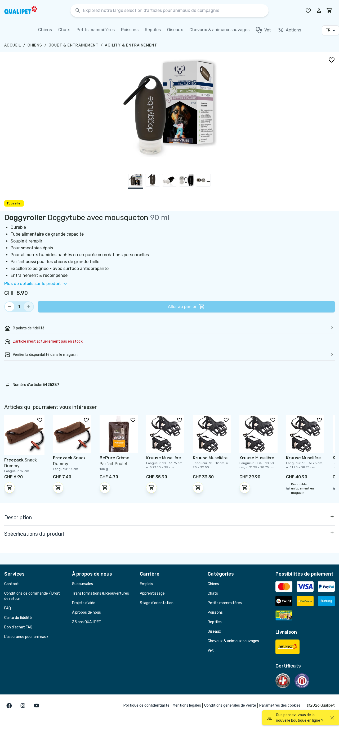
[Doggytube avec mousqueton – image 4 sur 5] (186, 181)
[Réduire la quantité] (9, 306)
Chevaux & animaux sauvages (233, 641)
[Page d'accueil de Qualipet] (25, 10)
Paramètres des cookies (280, 705)
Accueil (12, 45)
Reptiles (215, 622)
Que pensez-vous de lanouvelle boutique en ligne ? (299, 718)
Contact (11, 584)
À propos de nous (86, 612)
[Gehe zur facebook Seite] (9, 705)
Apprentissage (152, 593)
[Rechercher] (78, 10)
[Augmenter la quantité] (28, 306)
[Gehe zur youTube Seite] (36, 705)
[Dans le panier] (10, 487)
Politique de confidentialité (146, 705)
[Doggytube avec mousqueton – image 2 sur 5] (152, 181)
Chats (213, 593)
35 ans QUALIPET (86, 622)
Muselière (163, 457)
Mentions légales (187, 705)
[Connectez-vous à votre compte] (319, 10)
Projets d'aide (83, 603)
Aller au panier (182, 306)
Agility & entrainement (131, 45)
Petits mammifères (225, 603)
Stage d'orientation (156, 603)
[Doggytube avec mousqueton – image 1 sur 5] (135, 181)
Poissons (215, 612)
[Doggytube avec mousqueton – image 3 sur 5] (169, 181)
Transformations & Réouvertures (100, 593)
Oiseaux (214, 631)
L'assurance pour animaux (26, 636)
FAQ (7, 608)
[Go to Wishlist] (308, 10)
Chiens (35, 45)
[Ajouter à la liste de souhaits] (331, 60)
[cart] (329, 10)
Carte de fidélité (18, 617)
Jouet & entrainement (74, 45)
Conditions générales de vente (230, 705)
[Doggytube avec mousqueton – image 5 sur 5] (203, 181)
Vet (211, 650)
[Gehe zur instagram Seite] (23, 705)
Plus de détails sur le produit (32, 283)
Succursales (82, 584)
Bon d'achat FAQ (18, 627)
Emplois (146, 584)
